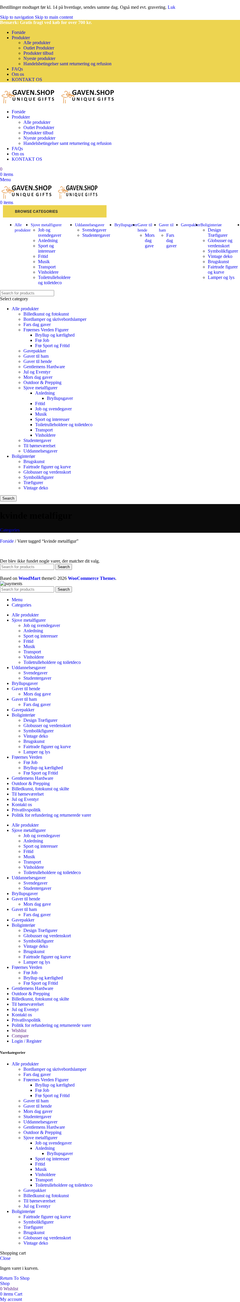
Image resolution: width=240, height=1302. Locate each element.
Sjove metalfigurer (40, 387)
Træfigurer (33, 482)
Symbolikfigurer (223, 251)
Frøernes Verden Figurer (45, 329)
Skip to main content (54, 17)
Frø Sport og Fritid (52, 345)
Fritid (43, 256)
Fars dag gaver (171, 240)
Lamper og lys (221, 277)
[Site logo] (30, 101)
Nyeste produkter (39, 58)
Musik (44, 261)
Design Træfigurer (217, 232)
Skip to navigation (17, 17)
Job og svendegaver (49, 232)
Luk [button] (171, 7)
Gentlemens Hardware (44, 366)
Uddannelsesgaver (40, 450)
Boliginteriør (23, 456)
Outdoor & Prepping (42, 382)
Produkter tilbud (38, 53)
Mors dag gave (150, 240)
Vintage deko (220, 256)
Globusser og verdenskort (220, 243)
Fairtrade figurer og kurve (223, 269)
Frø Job (42, 340)
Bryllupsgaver (60, 398)
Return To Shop (15, 1278)
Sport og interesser (46, 248)
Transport (47, 266)
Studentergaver (96, 235)
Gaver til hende (37, 361)
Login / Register (27, 1041)
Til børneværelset (39, 445)
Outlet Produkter (38, 47)
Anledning (48, 240)
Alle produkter (36, 42)
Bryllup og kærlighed (55, 335)
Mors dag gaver (37, 377)
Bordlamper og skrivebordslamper (54, 319)
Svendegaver (94, 229)
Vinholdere (48, 272)
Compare (20, 1035)
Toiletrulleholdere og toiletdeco (54, 280)
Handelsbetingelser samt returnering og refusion (67, 63)
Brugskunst (218, 261)
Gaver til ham (36, 356)
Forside (7, 541)
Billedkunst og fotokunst (46, 313)
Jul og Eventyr (36, 371)
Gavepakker (34, 350)
